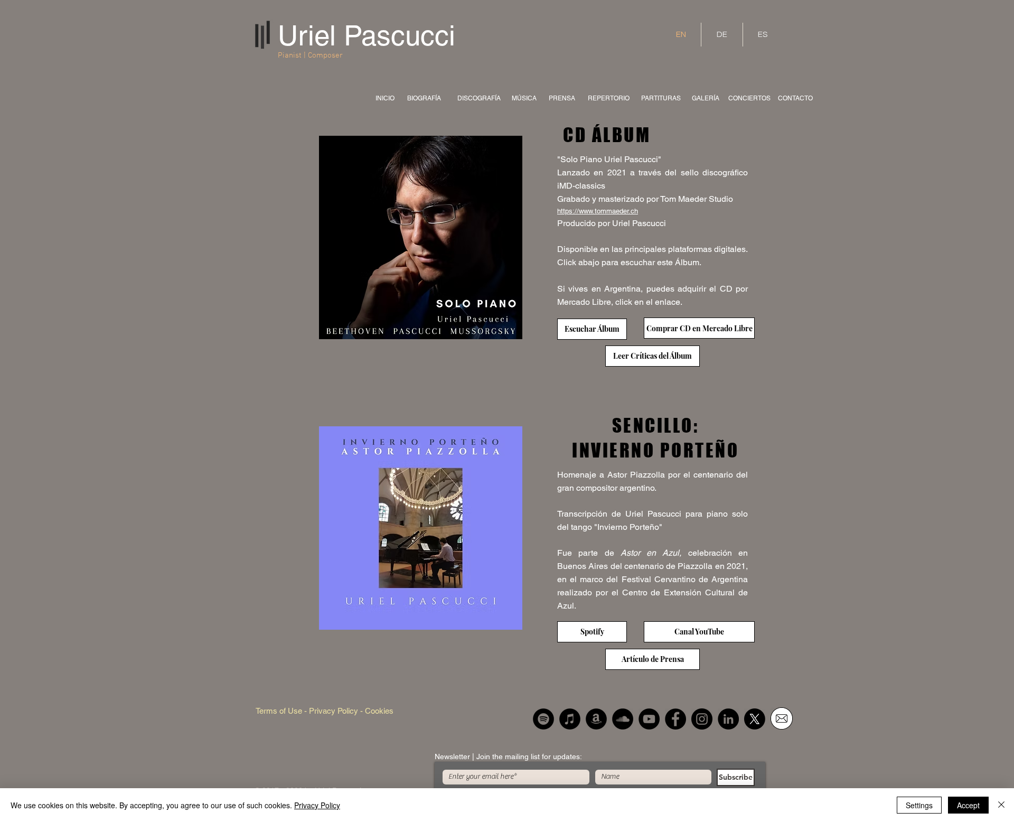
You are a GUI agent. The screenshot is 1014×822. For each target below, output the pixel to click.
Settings (919, 805)
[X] (754, 719)
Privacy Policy (317, 805)
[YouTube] (649, 719)
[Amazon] (596, 719)
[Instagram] (701, 719)
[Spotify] (543, 719)
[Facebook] (675, 719)
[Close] (1001, 805)
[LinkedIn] (728, 719)
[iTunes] (569, 719)
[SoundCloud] (622, 719)
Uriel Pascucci (366, 35)
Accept (968, 805)
